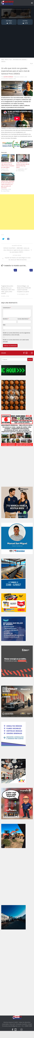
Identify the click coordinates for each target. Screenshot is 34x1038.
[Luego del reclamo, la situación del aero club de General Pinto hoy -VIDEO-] (22, 158)
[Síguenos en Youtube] (26, 353)
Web (4, 325)
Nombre (6, 319)
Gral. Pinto (4, 59)
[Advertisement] (17, 43)
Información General (20, 59)
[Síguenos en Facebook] (24, 353)
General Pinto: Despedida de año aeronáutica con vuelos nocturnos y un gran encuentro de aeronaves (7, 184)
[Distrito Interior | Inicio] (9, 2)
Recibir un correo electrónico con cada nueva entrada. (16, 340)
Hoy (10, 59)
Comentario (7, 307)
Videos (3, 61)
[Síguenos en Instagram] (32, 353)
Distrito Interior (8, 77)
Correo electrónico (23, 319)
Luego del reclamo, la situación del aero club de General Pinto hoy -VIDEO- (22, 165)
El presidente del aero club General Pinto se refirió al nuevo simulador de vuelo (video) (7, 165)
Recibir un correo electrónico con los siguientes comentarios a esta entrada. (16, 334)
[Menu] (32, 3)
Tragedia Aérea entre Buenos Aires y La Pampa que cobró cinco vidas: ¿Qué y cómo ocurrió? (8, 289)
